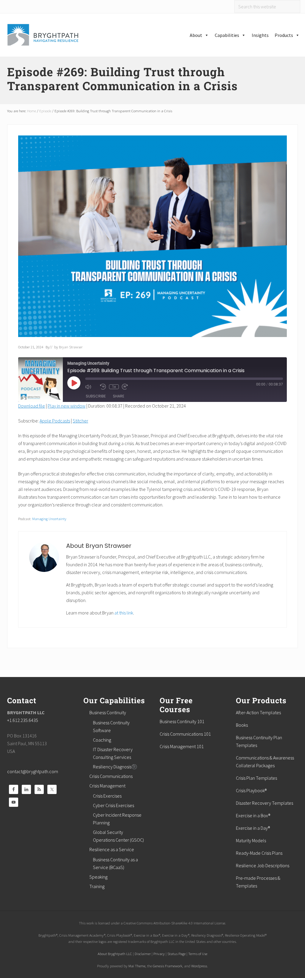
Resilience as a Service (111, 849)
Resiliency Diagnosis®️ (115, 767)
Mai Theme (136, 965)
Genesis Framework (167, 965)
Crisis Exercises (107, 796)
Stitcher (80, 421)
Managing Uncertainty (49, 518)
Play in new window (66, 406)
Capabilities (227, 35)
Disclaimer (143, 953)
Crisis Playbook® (251, 790)
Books (242, 725)
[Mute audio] (91, 387)
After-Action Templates (258, 712)
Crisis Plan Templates (256, 778)
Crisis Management (107, 786)
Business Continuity (107, 712)
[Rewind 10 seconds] (103, 387)
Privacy (159, 953)
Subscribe (96, 396)
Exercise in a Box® (253, 815)
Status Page (176, 953)
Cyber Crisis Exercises (113, 805)
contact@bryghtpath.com (32, 771)
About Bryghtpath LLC (115, 953)
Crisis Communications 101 (185, 734)
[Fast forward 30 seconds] (128, 387)
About (196, 35)
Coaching (102, 740)
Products (284, 35)
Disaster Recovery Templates (264, 803)
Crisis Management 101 (182, 746)
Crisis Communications (111, 776)
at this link (123, 613)
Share (118, 396)
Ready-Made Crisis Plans (259, 853)
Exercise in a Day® (253, 828)
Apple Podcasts (55, 421)
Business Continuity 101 (182, 721)
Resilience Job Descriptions (262, 865)
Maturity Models (251, 840)
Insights (260, 35)
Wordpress (199, 965)
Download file (31, 406)
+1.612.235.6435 (22, 720)
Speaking (98, 877)
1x (114, 387)
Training (97, 886)
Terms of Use (197, 953)
